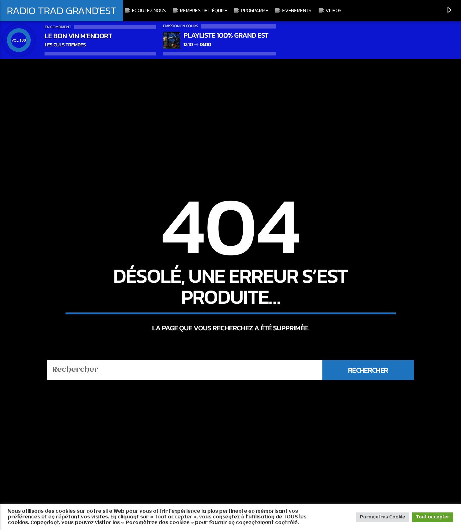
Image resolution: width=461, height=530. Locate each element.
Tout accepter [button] (432, 517)
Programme (254, 10)
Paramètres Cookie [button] (382, 517)
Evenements (296, 10)
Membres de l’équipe (203, 10)
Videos (334, 10)
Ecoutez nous (149, 10)
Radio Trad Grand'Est (61, 10)
